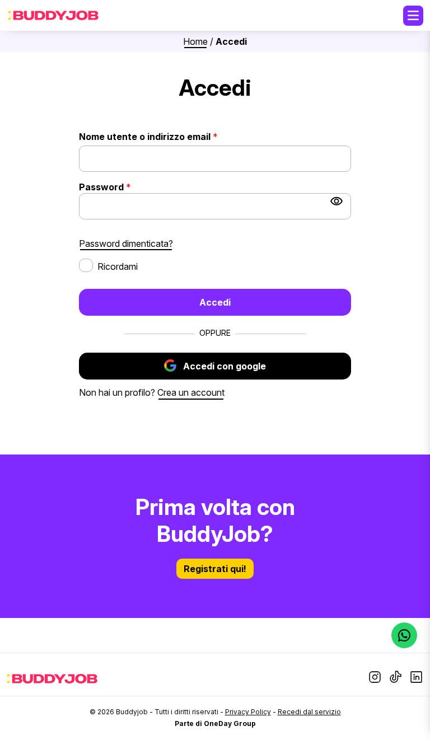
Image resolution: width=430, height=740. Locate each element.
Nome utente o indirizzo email (167, 136)
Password (123, 187)
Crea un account (191, 392)
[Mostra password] (336, 201)
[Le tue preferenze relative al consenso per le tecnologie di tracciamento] (410, 720)
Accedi (215, 302)
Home (195, 41)
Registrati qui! (215, 568)
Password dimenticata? (126, 243)
